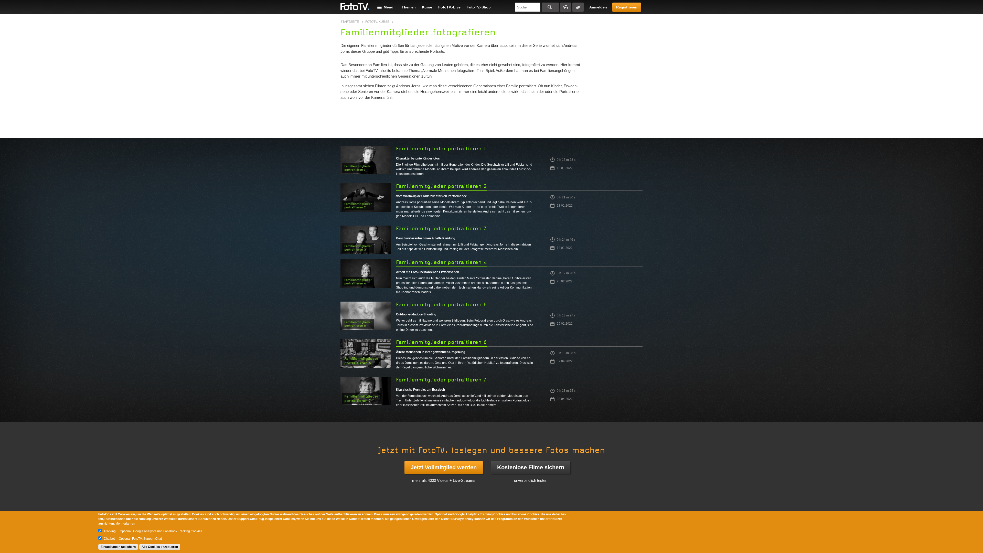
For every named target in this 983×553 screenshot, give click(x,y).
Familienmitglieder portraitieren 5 (441, 304)
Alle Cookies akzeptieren (160, 547)
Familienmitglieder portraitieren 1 (441, 148)
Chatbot (109, 538)
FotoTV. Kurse (377, 22)
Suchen (550, 7)
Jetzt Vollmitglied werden (444, 467)
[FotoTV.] (355, 7)
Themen (409, 7)
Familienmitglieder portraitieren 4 (441, 262)
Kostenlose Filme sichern (530, 467)
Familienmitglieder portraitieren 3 (441, 228)
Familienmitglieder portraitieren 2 (441, 186)
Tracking (110, 531)
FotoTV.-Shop (479, 7)
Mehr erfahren (125, 523)
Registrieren (626, 7)
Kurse (427, 7)
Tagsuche (578, 7)
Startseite (349, 22)
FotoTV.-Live (449, 7)
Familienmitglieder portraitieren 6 (441, 342)
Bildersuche (565, 7)
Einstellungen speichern (118, 547)
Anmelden (598, 7)
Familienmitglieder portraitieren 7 (441, 380)
